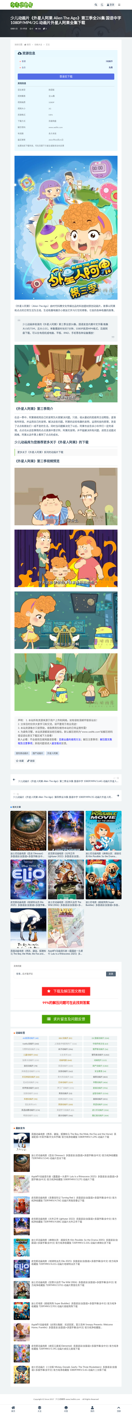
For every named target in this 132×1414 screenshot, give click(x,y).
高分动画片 (65, 1116)
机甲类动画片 (30, 1088)
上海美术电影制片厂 (65, 1044)
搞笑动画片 (100, 1077)
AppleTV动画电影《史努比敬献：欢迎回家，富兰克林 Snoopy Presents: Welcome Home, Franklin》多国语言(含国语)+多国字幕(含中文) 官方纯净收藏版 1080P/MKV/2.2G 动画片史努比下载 (72, 1328)
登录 (112, 5)
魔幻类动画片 (100, 1116)
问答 (66, 1411)
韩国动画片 (30, 1116)
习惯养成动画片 (30, 1049)
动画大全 (14, 29)
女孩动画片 (65, 1071)
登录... (19, 974)
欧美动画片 (100, 1088)
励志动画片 (30, 1066)
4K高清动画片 (30, 1038)
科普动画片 (30, 1099)
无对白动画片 (30, 1082)
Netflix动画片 (31, 1044)
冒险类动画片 (22, 753)
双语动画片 (65, 1066)
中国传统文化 (100, 1044)
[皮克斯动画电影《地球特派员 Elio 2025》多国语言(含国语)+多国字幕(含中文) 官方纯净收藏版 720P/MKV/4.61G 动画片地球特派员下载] (28, 879)
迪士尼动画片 (100, 1110)
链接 (32, 761)
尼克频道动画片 (30, 1077)
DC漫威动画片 (100, 1038)
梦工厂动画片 (65, 1088)
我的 (92, 1411)
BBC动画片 (65, 1038)
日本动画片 (65, 1082)
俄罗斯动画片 (100, 1049)
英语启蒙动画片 (30, 1110)
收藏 (21, 761)
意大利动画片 (65, 1077)
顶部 (119, 1411)
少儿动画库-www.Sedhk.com (67, 1399)
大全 (40, 1411)
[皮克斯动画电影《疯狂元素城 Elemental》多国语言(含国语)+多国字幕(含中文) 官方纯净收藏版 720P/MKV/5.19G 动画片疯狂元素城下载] (22, 1353)
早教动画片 (100, 1082)
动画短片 (100, 1060)
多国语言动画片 (30, 1071)
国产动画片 (38, 753)
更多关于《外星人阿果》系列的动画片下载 (40, 452)
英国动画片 (65, 1105)
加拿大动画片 (30, 1060)
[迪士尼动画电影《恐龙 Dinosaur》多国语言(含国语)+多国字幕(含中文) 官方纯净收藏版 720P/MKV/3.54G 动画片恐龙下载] (28, 831)
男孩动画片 (65, 1093)
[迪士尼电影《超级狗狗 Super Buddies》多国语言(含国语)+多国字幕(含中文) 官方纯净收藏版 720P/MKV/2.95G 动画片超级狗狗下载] (104, 879)
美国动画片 (100, 1099)
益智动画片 (100, 1093)
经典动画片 (65, 1099)
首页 (29, 45)
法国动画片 (30, 1093)
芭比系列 (30, 1105)
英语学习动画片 (65, 1110)
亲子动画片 (65, 1049)
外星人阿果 (52, 753)
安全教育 (100, 1071)
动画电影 (65, 1060)
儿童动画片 (30, 1055)
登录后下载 (66, 76)
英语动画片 (100, 1105)
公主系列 (65, 1055)
